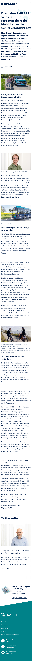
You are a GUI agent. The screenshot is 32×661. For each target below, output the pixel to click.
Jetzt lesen (5, 568)
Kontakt (3, 622)
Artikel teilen (9, 67)
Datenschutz (5, 628)
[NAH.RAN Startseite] (9, 4)
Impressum (4, 625)
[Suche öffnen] (29, 3)
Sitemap (3, 631)
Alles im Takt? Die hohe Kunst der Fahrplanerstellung (15, 552)
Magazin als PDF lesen (19, 598)
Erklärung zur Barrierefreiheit (10, 635)
